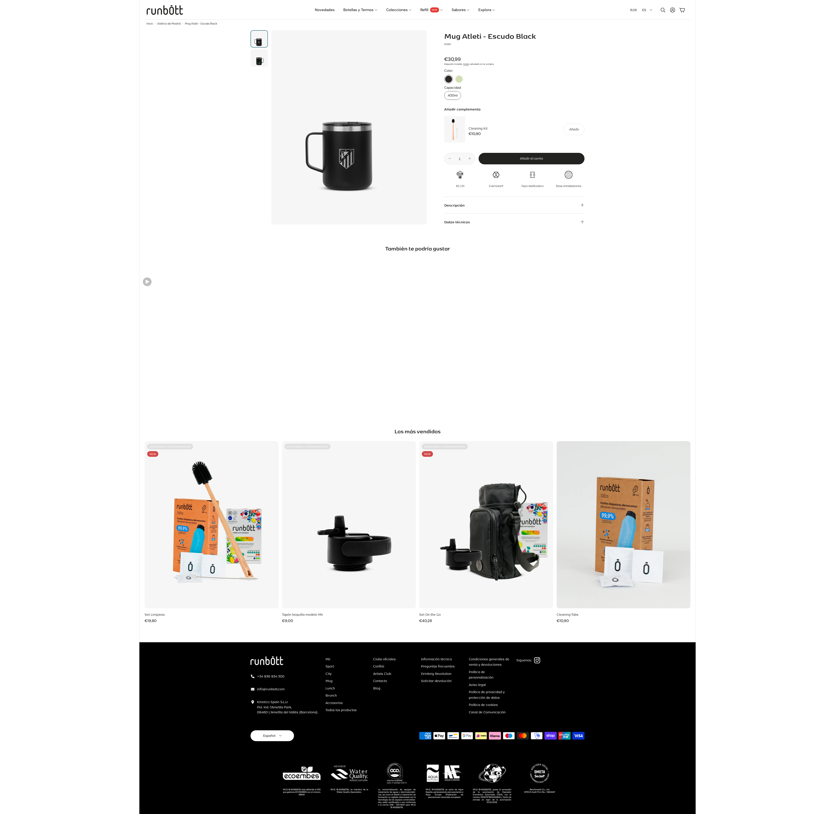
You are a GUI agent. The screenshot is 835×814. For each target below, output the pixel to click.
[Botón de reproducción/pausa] (147, 281)
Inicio (149, 23)
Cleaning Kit (478, 128)
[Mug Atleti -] (459, 79)
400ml (453, 95)
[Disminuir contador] (450, 158)
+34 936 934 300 (270, 676)
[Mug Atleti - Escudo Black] (448, 79)
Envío (466, 64)
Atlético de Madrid (168, 23)
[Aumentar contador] (470, 158)
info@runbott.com (271, 689)
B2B (633, 10)
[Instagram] (537, 660)
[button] (662, 10)
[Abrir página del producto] (624, 524)
